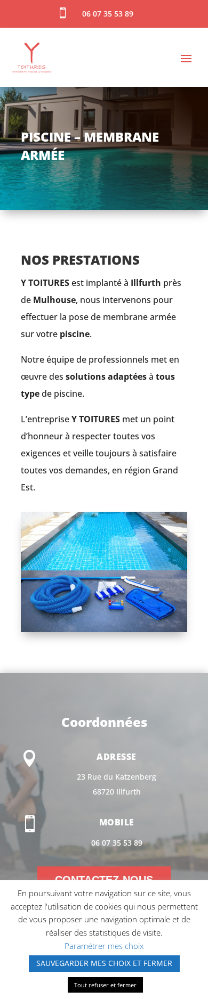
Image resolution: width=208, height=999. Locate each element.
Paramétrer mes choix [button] (104, 945)
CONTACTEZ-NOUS (104, 880)
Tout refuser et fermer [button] (105, 985)
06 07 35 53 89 (116, 843)
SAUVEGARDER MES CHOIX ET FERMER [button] (104, 963)
